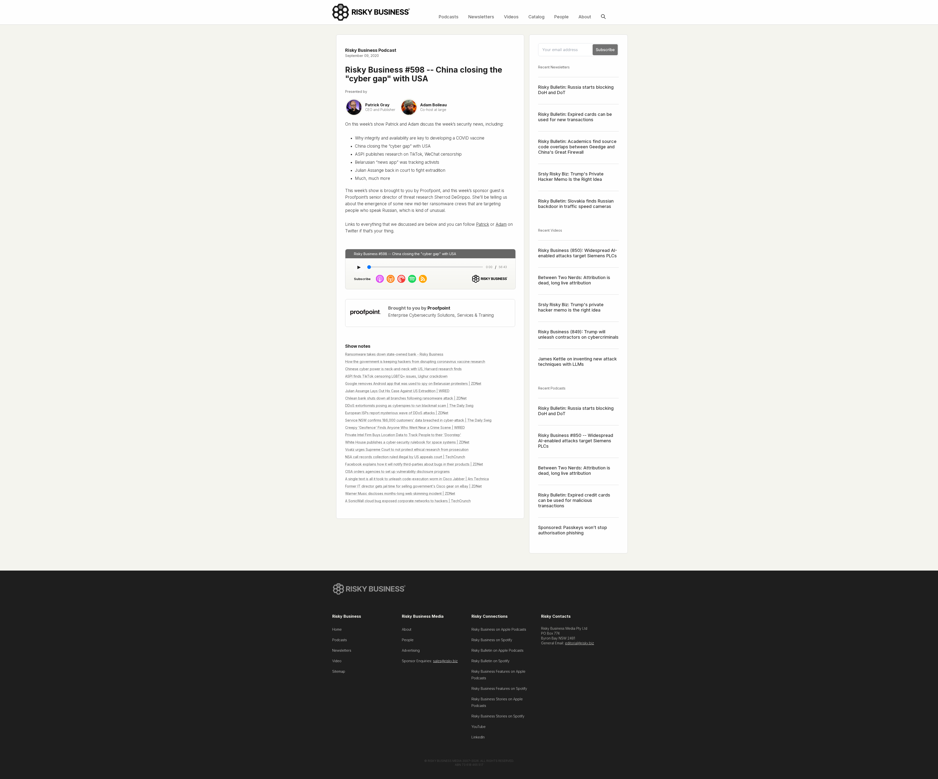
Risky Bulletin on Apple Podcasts (497, 650)
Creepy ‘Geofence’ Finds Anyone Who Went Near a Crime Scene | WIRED (405, 427)
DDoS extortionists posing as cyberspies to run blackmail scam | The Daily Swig (409, 405)
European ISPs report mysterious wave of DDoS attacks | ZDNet (396, 413)
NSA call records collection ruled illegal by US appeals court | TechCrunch (405, 457)
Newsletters (481, 16)
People (561, 16)
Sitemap (338, 671)
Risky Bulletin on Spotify (490, 661)
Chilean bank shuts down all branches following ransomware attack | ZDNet (406, 398)
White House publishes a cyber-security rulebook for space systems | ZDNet (407, 442)
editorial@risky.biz (579, 643)
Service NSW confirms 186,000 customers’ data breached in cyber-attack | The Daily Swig (418, 420)
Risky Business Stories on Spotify (497, 716)
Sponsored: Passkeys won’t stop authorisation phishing (572, 530)
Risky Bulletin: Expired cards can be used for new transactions (575, 117)
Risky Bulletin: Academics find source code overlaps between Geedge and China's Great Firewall (577, 147)
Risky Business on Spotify (491, 640)
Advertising (411, 650)
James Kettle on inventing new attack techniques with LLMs (577, 361)
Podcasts (448, 16)
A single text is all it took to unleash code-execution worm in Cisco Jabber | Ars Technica (417, 479)
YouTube (478, 727)
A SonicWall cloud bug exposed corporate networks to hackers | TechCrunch (408, 501)
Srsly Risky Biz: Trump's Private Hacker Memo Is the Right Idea (571, 176)
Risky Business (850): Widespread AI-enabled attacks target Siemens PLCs (577, 253)
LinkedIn (478, 737)
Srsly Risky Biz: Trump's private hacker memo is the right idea (571, 307)
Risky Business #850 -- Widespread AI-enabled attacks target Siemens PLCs (575, 441)
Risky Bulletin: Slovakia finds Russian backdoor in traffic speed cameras (576, 203)
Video (336, 661)
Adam (501, 224)
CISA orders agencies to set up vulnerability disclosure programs (397, 471)
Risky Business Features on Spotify (499, 688)
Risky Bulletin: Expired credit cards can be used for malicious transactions (574, 500)
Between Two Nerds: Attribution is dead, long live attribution (574, 280)
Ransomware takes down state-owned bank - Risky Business (394, 354)
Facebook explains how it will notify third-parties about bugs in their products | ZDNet (414, 464)
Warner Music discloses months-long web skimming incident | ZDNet (400, 493)
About (584, 16)
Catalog (536, 16)
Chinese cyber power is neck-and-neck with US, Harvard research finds (403, 369)
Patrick (482, 224)
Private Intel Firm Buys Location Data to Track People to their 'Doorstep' (403, 435)
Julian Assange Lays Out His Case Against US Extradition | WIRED (397, 391)
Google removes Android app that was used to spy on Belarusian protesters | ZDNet (413, 383)
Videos (511, 16)
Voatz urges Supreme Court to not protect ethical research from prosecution (407, 449)
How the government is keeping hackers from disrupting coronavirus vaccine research (415, 361)
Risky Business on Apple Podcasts (498, 629)
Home (337, 629)
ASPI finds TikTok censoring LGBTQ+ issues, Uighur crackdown (396, 376)
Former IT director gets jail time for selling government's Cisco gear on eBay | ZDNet (413, 486)
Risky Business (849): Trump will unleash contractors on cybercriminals (578, 334)
